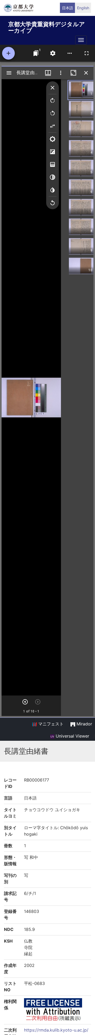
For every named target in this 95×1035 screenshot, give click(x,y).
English (83, 8)
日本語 (67, 8)
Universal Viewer (71, 736)
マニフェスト (50, 723)
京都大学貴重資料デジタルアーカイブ (46, 26)
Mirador (83, 723)
